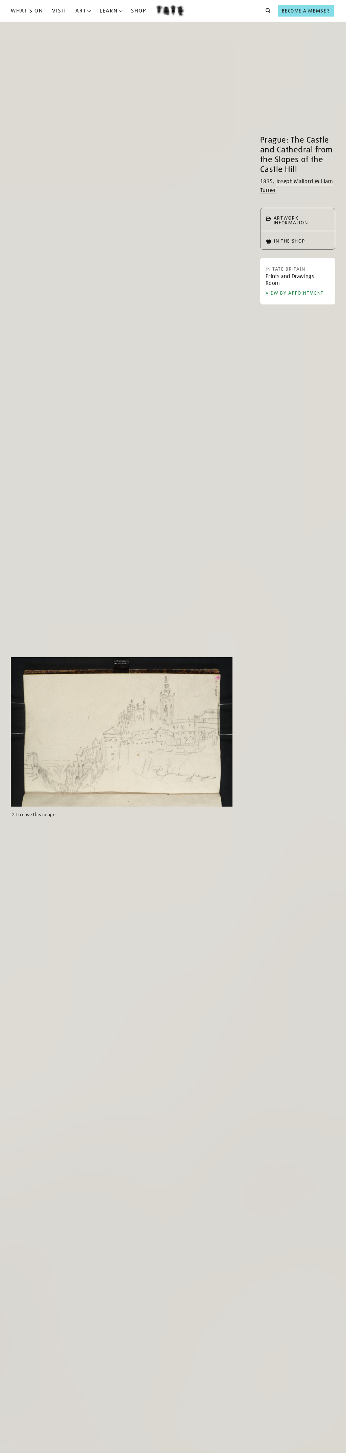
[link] (33, 814)
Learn (109, 10)
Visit (59, 10)
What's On (27, 10)
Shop (138, 10)
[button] (266, 11)
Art (80, 10)
